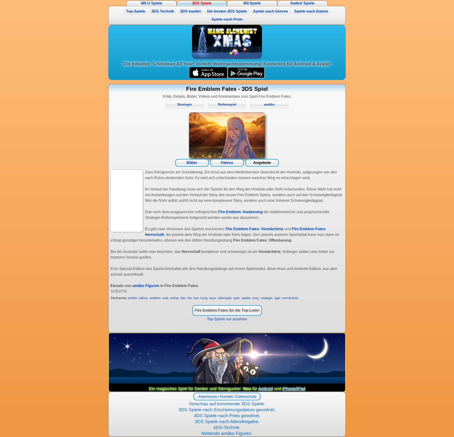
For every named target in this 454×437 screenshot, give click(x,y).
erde (165, 298)
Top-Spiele (135, 11)
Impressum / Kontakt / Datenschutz (227, 396)
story (255, 298)
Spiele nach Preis (227, 19)
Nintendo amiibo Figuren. (227, 433)
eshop (174, 298)
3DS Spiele (202, 3)
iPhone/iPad (293, 388)
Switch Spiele (302, 3)
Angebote (262, 163)
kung (204, 298)
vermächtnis (290, 298)
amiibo (269, 104)
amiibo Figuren (145, 286)
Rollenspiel (227, 104)
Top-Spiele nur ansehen (227, 319)
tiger (277, 298)
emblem (155, 298)
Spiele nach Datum (311, 11)
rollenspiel (224, 298)
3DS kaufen (190, 11)
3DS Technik (162, 11)
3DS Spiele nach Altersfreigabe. (227, 421)
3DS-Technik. (227, 427)
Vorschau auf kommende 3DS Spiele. (227, 403)
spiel (236, 298)
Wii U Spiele (151, 3)
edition (143, 298)
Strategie (184, 104)
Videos (227, 163)
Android (265, 388)
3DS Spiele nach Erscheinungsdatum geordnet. (227, 409)
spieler (245, 298)
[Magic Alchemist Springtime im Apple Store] (208, 77)
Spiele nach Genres (270, 11)
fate (183, 298)
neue (212, 298)
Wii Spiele (252, 3)
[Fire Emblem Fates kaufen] (227, 135)
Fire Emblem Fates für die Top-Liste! (227, 310)
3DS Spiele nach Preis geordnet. (227, 415)
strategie (266, 298)
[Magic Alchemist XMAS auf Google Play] (246, 77)
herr (196, 298)
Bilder (192, 163)
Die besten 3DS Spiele (227, 11)
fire (190, 298)
